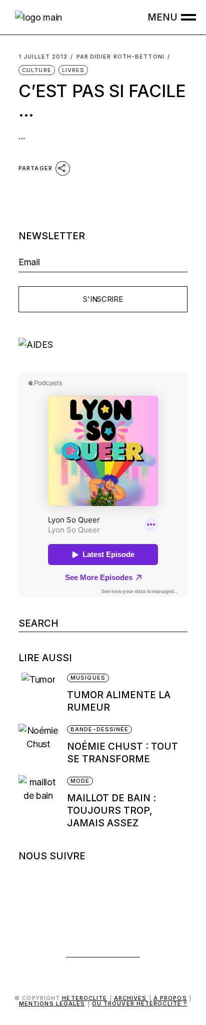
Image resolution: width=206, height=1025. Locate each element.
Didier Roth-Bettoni (120, 57)
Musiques (88, 677)
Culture (37, 70)
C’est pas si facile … (102, 101)
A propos (170, 997)
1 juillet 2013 (43, 57)
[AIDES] (103, 344)
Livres (73, 70)
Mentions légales (52, 1003)
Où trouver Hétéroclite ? (139, 1003)
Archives (130, 997)
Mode (80, 780)
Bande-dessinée (99, 729)
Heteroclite (84, 997)
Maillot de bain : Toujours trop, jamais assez (111, 810)
